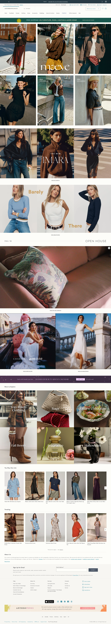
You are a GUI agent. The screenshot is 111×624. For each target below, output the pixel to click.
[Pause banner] (106, 1)
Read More (7, 561)
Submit (93, 570)
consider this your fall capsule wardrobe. (58, 1)
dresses (41, 559)
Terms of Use (14, 621)
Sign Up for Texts (88, 587)
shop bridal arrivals (27, 371)
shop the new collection (55, 310)
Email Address (59, 567)
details (21, 4)
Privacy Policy (75, 575)
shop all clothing (55, 180)
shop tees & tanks (55, 234)
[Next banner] (102, 1)
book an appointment (83, 371)
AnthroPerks (87, 584)
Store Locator (87, 581)
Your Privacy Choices (52, 621)
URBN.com (36, 621)
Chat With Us (87, 590)
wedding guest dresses (88, 559)
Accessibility (30, 621)
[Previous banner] (8, 1)
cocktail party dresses (76, 559)
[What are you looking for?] (98, 8)
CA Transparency (22, 621)
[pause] (109, 248)
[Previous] (6, 488)
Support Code (44, 621)
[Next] (105, 488)
